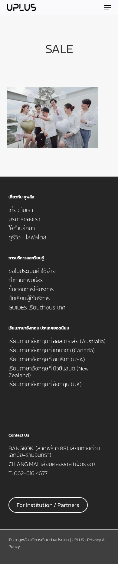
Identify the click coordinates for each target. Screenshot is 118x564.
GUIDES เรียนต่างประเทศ (37, 307)
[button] (107, 7)
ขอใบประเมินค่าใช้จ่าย (32, 271)
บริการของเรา (24, 219)
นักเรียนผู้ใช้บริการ (29, 298)
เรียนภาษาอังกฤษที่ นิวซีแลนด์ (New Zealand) (48, 372)
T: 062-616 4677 (28, 473)
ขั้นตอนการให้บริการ (31, 289)
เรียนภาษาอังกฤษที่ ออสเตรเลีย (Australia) (57, 341)
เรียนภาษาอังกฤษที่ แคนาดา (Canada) (51, 350)
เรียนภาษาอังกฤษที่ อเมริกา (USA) (46, 359)
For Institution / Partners (48, 505)
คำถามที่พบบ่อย (26, 280)
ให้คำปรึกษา (21, 228)
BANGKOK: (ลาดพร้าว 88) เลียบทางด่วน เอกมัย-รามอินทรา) (54, 451)
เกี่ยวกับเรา (20, 210)
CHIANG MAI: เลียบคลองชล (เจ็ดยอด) (51, 464)
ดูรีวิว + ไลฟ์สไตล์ (27, 237)
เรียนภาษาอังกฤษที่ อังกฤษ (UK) (45, 384)
